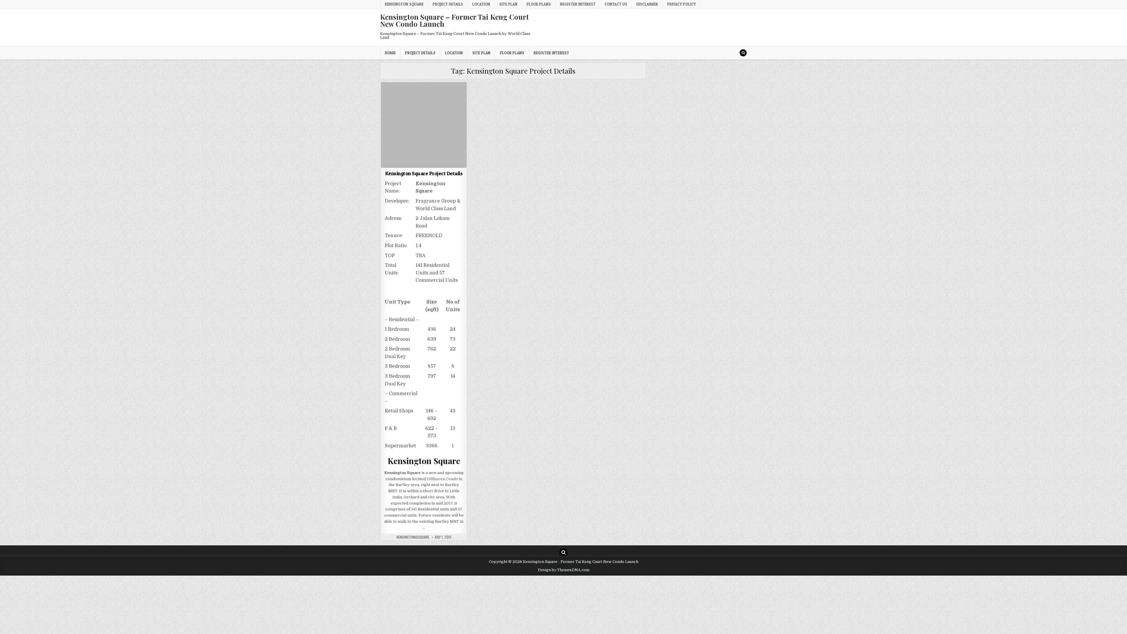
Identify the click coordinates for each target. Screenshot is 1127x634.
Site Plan (508, 4)
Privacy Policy (681, 4)
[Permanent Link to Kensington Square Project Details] (424, 125)
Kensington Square (404, 4)
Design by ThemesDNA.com (563, 570)
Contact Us (616, 4)
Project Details (448, 4)
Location (481, 4)
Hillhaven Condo (442, 479)
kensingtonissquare (413, 537)
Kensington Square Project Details (424, 173)
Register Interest (577, 4)
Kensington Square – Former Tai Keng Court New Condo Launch (454, 20)
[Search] (743, 52)
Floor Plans (539, 4)
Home (390, 52)
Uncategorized (424, 96)
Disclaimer (647, 4)
